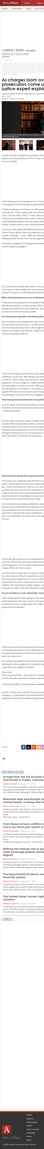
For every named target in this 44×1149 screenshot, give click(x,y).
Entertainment (17, 8)
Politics (29, 1136)
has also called (15, 229)
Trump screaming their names (19, 486)
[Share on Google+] (33, 747)
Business (5, 8)
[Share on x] (28, 747)
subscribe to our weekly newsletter (18, 667)
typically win (27, 330)
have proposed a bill (11, 510)
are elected (36, 324)
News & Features (17, 99)
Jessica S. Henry (36, 286)
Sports (29, 1140)
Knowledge (31, 1133)
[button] (8, 118)
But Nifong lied (9, 388)
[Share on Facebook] (23, 747)
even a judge (21, 604)
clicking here (14, 74)
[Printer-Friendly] (39, 747)
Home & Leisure (33, 1129)
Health (28, 8)
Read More (24, 817)
